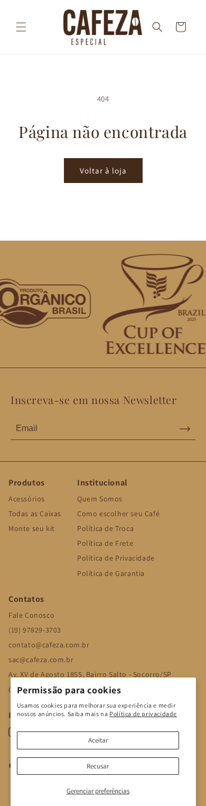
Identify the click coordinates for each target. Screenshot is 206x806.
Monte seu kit (31, 528)
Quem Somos (100, 498)
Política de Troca (105, 528)
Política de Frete (105, 543)
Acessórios (26, 498)
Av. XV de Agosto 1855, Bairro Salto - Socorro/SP (90, 674)
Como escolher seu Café (118, 513)
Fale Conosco (31, 615)
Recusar (98, 766)
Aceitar (98, 740)
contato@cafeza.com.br (49, 644)
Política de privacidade (143, 714)
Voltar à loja (103, 171)
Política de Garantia (111, 573)
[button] (21, 27)
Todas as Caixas (34, 513)
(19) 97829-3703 (34, 630)
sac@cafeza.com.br (40, 659)
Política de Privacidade (116, 558)
